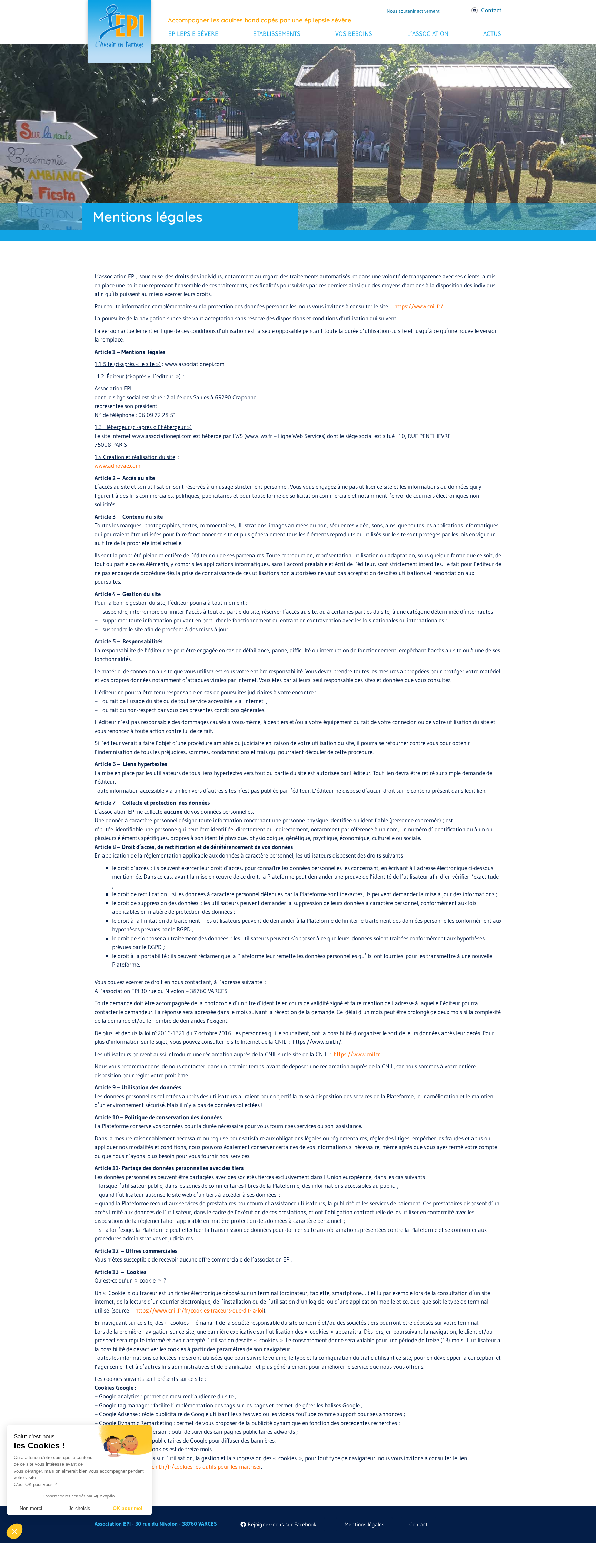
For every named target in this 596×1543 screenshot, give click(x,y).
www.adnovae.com (117, 465)
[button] (14, 1531)
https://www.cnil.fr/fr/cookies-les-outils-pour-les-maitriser (190, 1466)
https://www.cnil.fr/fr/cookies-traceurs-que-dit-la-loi (199, 1310)
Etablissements (276, 33)
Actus (492, 33)
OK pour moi (127, 1508)
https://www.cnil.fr (357, 1054)
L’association (427, 33)
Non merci (31, 1508)
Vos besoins (353, 33)
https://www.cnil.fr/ (418, 306)
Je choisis (79, 1508)
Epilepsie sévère (193, 33)
